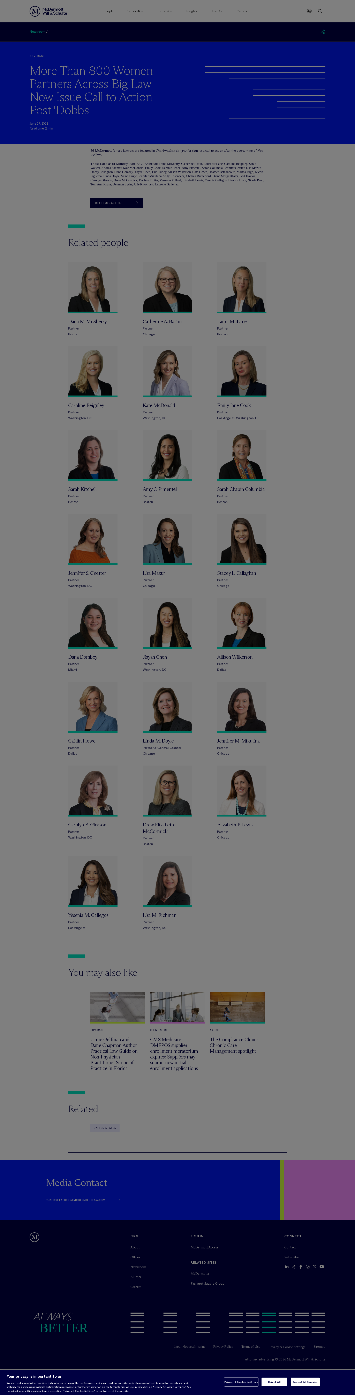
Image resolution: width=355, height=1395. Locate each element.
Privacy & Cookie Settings (241, 1381)
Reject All (274, 1381)
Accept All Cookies (305, 1381)
